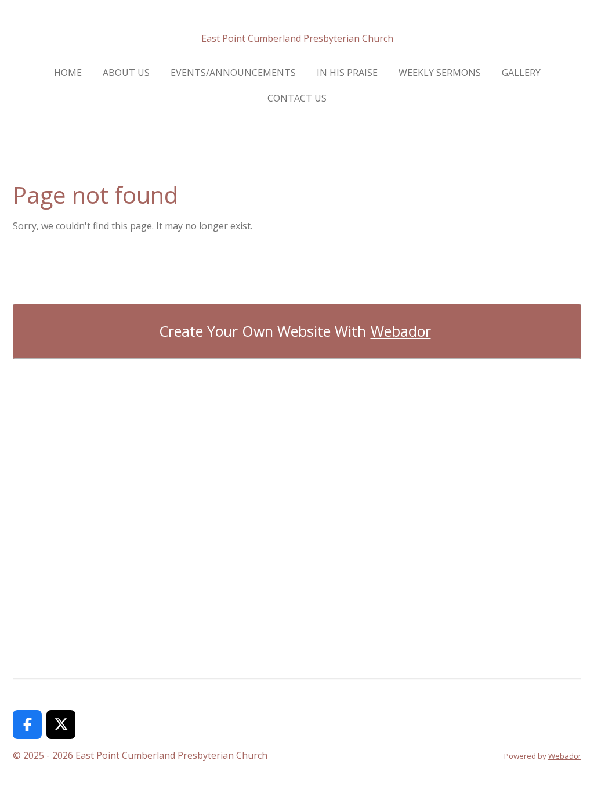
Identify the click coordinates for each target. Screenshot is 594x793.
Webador (401, 331)
